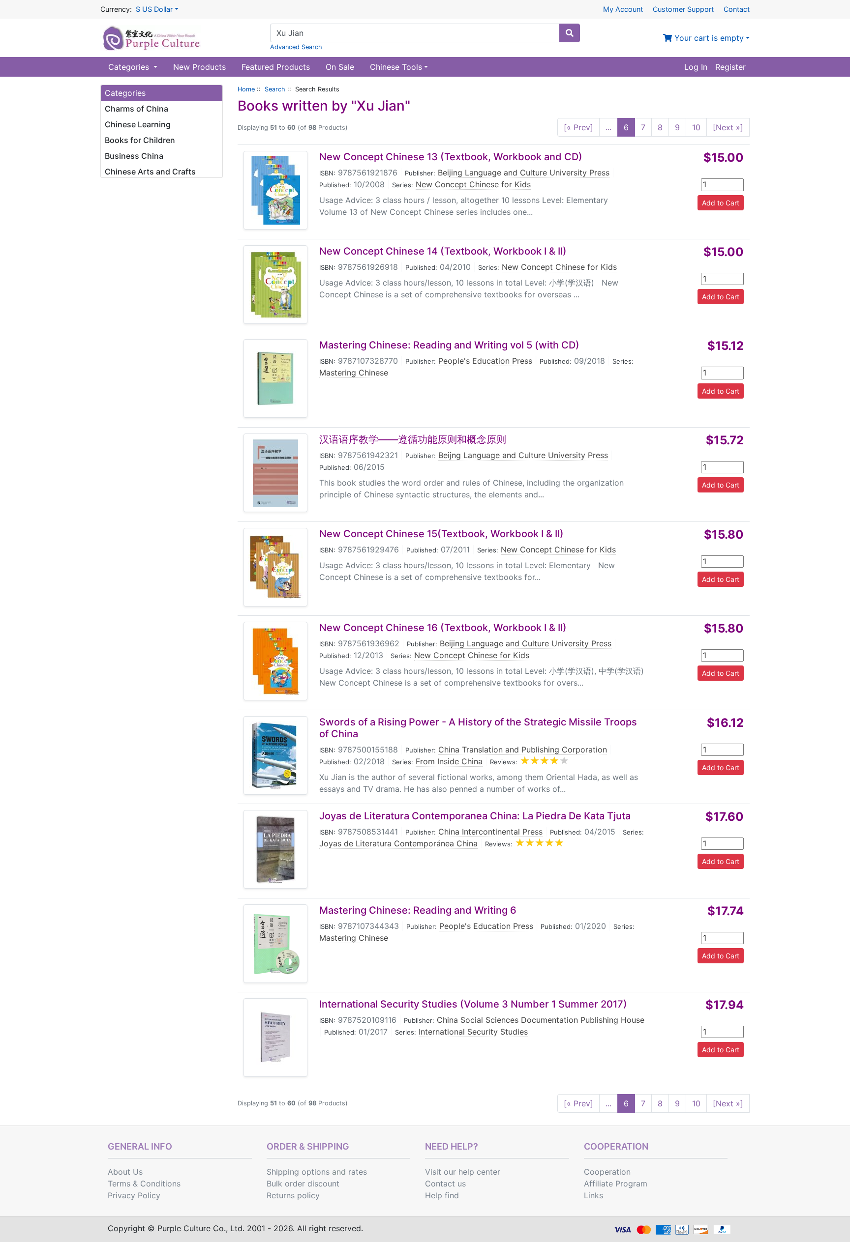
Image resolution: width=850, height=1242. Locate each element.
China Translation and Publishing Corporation (522, 749)
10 (696, 127)
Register (730, 67)
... (608, 127)
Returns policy (293, 1195)
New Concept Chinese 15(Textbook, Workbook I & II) (441, 534)
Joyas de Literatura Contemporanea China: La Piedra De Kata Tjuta (475, 816)
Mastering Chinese (353, 372)
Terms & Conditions (144, 1183)
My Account (623, 9)
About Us (125, 1172)
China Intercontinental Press (490, 832)
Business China (134, 156)
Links (593, 1195)
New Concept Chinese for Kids (473, 184)
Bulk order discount (303, 1183)
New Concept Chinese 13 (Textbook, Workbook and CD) (450, 157)
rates (357, 1172)
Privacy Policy (134, 1195)
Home (246, 89)
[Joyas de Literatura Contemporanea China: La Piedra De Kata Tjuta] (275, 849)
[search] (569, 33)
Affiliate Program (615, 1183)
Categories (130, 67)
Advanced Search (296, 47)
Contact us (445, 1183)
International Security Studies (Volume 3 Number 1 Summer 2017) (473, 1004)
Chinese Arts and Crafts (150, 171)
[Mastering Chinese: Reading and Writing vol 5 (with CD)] (275, 378)
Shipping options (298, 1172)
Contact (737, 9)
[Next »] (728, 127)
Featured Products (276, 67)
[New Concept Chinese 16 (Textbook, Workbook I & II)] (275, 661)
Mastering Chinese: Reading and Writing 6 (417, 910)
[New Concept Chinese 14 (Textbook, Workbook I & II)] (275, 284)
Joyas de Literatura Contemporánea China (398, 843)
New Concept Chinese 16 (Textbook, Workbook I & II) (443, 628)
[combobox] (415, 33)
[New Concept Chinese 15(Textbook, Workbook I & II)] (275, 567)
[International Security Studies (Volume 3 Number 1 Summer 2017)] (275, 1038)
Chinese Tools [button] (396, 67)
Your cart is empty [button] (708, 38)
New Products (199, 67)
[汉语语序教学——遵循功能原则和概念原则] (275, 472)
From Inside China (449, 761)
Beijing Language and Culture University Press (523, 172)
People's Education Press (485, 361)
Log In (695, 67)
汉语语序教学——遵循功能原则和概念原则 (412, 439)
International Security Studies (473, 1032)
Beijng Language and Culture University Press (523, 455)
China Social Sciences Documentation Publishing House (540, 1020)
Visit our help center (462, 1172)
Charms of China (136, 109)
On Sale (340, 67)
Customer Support (683, 9)
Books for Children (140, 140)
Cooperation (607, 1172)
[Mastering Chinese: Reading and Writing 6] (275, 943)
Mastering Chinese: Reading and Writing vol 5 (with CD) (449, 345)
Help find (442, 1195)
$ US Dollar (154, 9)
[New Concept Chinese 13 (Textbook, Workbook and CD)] (275, 190)
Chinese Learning (138, 124)
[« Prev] (578, 127)
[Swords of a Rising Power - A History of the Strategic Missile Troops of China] (275, 755)
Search (275, 89)
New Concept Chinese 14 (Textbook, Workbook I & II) (443, 251)
